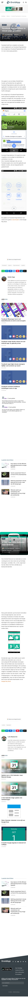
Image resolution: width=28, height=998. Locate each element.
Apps (4, 538)
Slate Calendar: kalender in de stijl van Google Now (13, 821)
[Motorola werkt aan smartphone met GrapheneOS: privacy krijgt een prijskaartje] (5, 492)
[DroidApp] (13, 2)
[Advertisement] (14, 66)
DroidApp (3, 16)
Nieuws (8, 16)
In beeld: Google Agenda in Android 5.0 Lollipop (13, 843)
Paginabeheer (16, 265)
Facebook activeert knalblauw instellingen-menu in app (10, 387)
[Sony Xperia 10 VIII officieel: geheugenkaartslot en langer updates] (5, 465)
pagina (9, 265)
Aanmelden (5, 985)
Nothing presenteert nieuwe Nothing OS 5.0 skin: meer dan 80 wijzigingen (18, 482)
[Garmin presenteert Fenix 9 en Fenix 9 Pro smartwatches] (5, 474)
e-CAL (3, 725)
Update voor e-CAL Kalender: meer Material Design (12, 776)
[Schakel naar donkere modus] (23, 2)
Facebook (4, 265)
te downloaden (15, 219)
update (23, 265)
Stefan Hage (9, 34)
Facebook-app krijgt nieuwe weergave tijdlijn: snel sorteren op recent (13, 365)
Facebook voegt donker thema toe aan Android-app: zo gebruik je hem (13, 342)
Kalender (9, 725)
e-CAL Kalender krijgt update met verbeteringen (11, 798)
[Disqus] (14, 414)
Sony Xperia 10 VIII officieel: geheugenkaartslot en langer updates (19, 465)
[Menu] (2, 2)
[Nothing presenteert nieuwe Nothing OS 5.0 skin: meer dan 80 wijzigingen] (5, 482)
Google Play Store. (6, 681)
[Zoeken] (26, 2)
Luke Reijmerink (10, 548)
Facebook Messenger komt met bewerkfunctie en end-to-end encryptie (13, 320)
